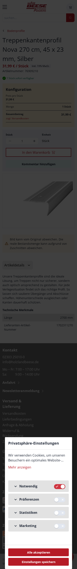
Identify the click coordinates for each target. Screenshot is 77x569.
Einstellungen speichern (38, 562)
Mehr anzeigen (19, 467)
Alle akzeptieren (38, 552)
